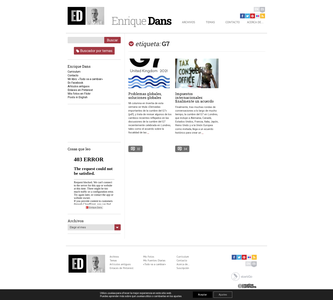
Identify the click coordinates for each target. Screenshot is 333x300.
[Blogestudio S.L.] (242, 276)
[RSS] (262, 16)
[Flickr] (257, 16)
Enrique (141, 21)
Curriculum (74, 71)
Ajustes (223, 294)
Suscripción (183, 268)
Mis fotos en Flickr (79, 93)
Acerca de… (255, 22)
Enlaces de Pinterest (122, 268)
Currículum (183, 256)
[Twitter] (247, 16)
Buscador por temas (95, 50)
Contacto (232, 22)
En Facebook (75, 82)
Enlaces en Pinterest (80, 90)
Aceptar (202, 294)
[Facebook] (242, 16)
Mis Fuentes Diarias (154, 260)
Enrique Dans (95, 207)
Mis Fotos (148, 256)
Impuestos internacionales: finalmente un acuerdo (194, 97)
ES (262, 9)
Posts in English (77, 97)
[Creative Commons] (247, 285)
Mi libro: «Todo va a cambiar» (85, 79)
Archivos (188, 22)
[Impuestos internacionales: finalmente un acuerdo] (197, 73)
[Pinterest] (252, 16)
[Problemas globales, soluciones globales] (150, 73)
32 (138, 149)
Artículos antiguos (78, 86)
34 (185, 149)
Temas (210, 22)
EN (256, 9)
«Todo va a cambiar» (154, 264)
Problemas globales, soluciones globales (145, 95)
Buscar (112, 40)
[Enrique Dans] (87, 16)
